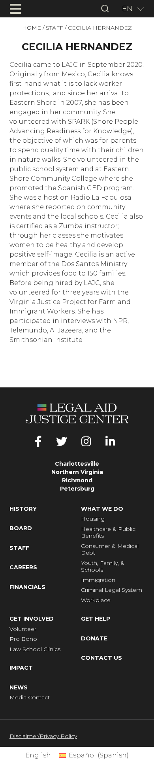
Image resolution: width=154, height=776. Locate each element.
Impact (21, 668)
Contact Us (101, 658)
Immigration (98, 580)
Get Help (95, 619)
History (23, 509)
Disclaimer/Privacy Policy (43, 736)
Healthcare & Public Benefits (108, 533)
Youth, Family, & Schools (102, 567)
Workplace (96, 600)
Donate (94, 638)
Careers (23, 567)
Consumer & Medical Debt (110, 550)
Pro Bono (23, 639)
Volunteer (22, 629)
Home (31, 28)
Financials (27, 587)
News (18, 687)
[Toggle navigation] (15, 8)
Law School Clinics (34, 649)
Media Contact (29, 697)
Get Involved (31, 619)
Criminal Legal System (111, 590)
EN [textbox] (127, 8)
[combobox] (130, 8)
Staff (54, 28)
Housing (93, 518)
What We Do (102, 509)
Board (20, 528)
